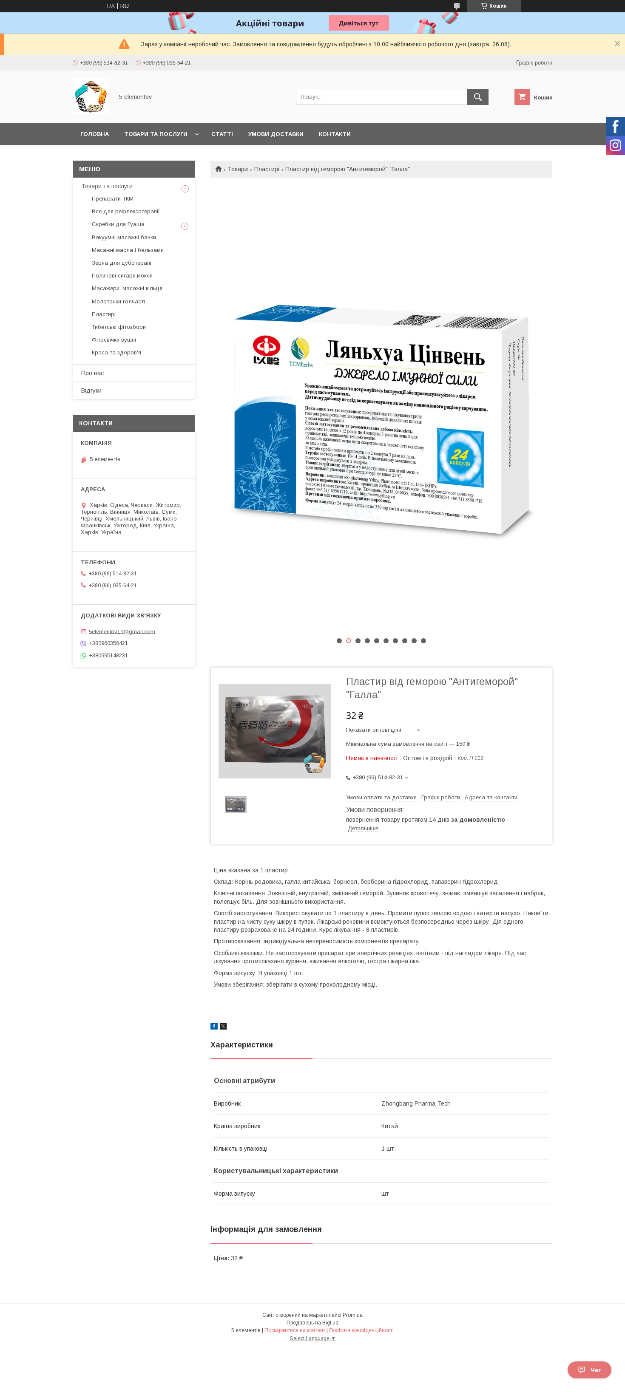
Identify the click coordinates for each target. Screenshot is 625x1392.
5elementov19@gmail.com (122, 631)
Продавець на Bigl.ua (312, 1323)
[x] (223, 1027)
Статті (222, 134)
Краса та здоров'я (116, 352)
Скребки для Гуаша (118, 224)
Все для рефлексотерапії (126, 211)
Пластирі (266, 169)
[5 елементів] (91, 112)
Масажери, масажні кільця (127, 288)
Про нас (92, 373)
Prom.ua (353, 1315)
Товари (237, 169)
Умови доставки (276, 134)
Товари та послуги (156, 134)
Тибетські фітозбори (119, 327)
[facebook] (214, 1027)
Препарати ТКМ (113, 198)
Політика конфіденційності (361, 1330)
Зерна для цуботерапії (122, 263)
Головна (94, 134)
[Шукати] (478, 97)
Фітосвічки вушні (114, 340)
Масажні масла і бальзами (128, 250)
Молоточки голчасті (118, 301)
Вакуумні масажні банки (124, 237)
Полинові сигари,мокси (122, 275)
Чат (596, 1370)
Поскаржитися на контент (294, 1330)
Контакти (335, 134)
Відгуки (91, 390)
